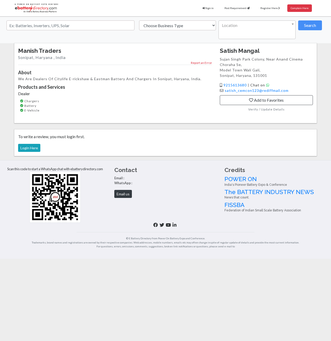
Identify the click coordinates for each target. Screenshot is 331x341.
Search (310, 25)
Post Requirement (235, 8)
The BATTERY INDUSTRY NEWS (269, 194)
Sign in (209, 8)
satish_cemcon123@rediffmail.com (257, 90)
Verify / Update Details (266, 109)
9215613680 (235, 85)
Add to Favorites (268, 100)
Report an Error (201, 63)
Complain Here (300, 8)
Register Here (269, 8)
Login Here (29, 148)
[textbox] (256, 25)
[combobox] (257, 29)
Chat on (258, 85)
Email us (123, 194)
